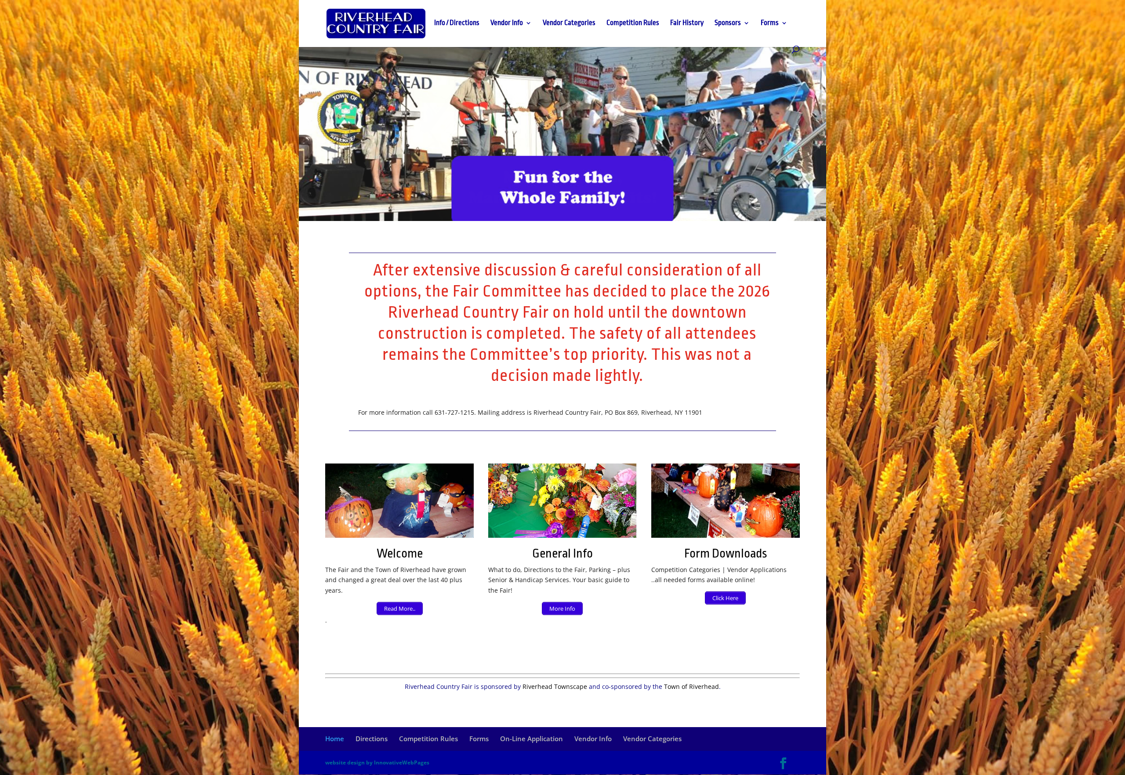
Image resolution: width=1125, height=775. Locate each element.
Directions (372, 738)
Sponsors (728, 23)
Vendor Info (506, 23)
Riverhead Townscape (555, 686)
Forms (770, 23)
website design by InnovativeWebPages (377, 762)
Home (334, 738)
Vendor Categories (569, 23)
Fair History (687, 23)
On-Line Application (531, 738)
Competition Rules (632, 23)
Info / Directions (456, 23)
